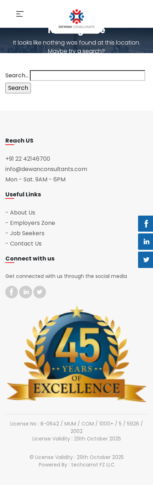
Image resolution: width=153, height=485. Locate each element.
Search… (16, 75)
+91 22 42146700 (27, 159)
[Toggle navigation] (20, 14)
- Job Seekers (24, 233)
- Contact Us (23, 243)
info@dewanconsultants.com (46, 169)
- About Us (20, 212)
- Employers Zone (30, 223)
